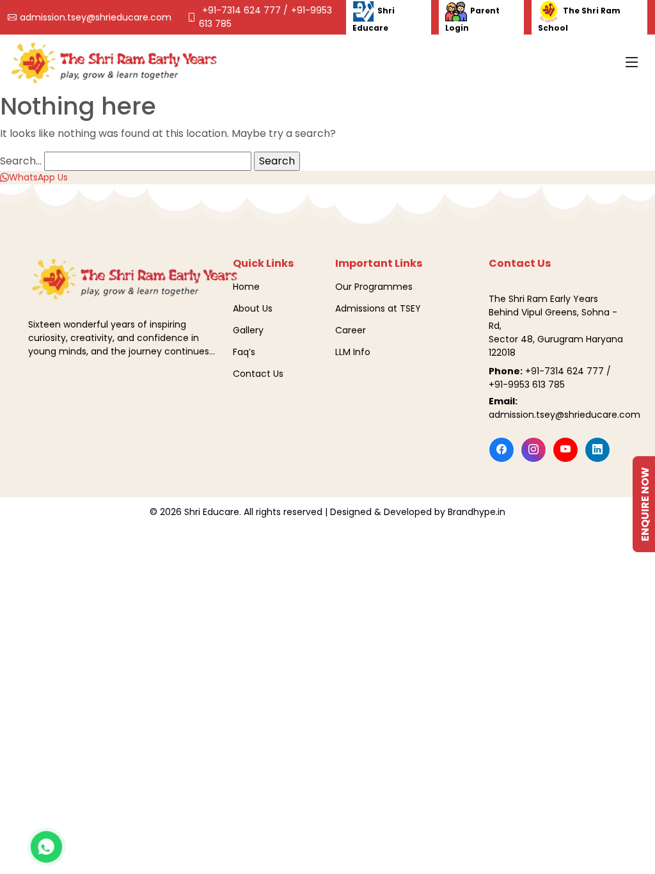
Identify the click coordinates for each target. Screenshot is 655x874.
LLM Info (352, 351)
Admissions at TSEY (378, 308)
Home (246, 286)
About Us (252, 308)
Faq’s (244, 351)
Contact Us (258, 373)
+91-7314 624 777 (242, 10)
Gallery (248, 330)
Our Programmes (374, 286)
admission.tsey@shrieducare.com (95, 17)
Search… (21, 161)
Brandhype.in (476, 511)
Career (350, 330)
